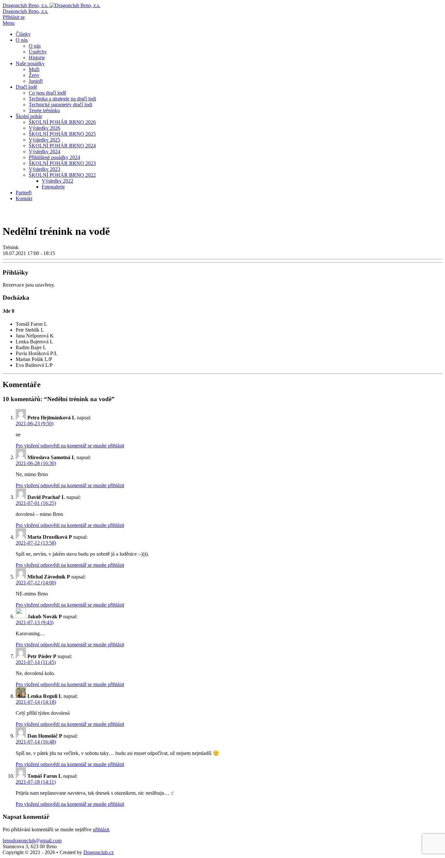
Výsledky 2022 (57, 181)
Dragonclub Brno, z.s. (25, 11)
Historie (37, 57)
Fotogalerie (53, 186)
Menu (9, 23)
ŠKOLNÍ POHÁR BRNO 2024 (62, 145)
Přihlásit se (14, 17)
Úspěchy (38, 51)
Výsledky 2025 (44, 140)
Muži (34, 69)
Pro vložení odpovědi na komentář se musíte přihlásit (70, 445)
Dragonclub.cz (98, 852)
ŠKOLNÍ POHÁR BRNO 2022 (62, 175)
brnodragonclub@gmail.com (32, 840)
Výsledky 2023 (44, 169)
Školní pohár (29, 116)
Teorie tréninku (44, 110)
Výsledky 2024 (44, 151)
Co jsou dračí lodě (47, 93)
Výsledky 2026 (44, 128)
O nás (22, 40)
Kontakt (24, 198)
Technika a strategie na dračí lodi (62, 98)
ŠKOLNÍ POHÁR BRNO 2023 (62, 163)
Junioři (36, 81)
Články (23, 34)
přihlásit (101, 829)
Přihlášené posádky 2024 (54, 157)
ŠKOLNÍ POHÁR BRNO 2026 (62, 122)
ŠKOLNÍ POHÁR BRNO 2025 (62, 134)
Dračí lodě (26, 87)
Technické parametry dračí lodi (60, 104)
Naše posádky (30, 63)
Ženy (34, 75)
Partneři (24, 192)
